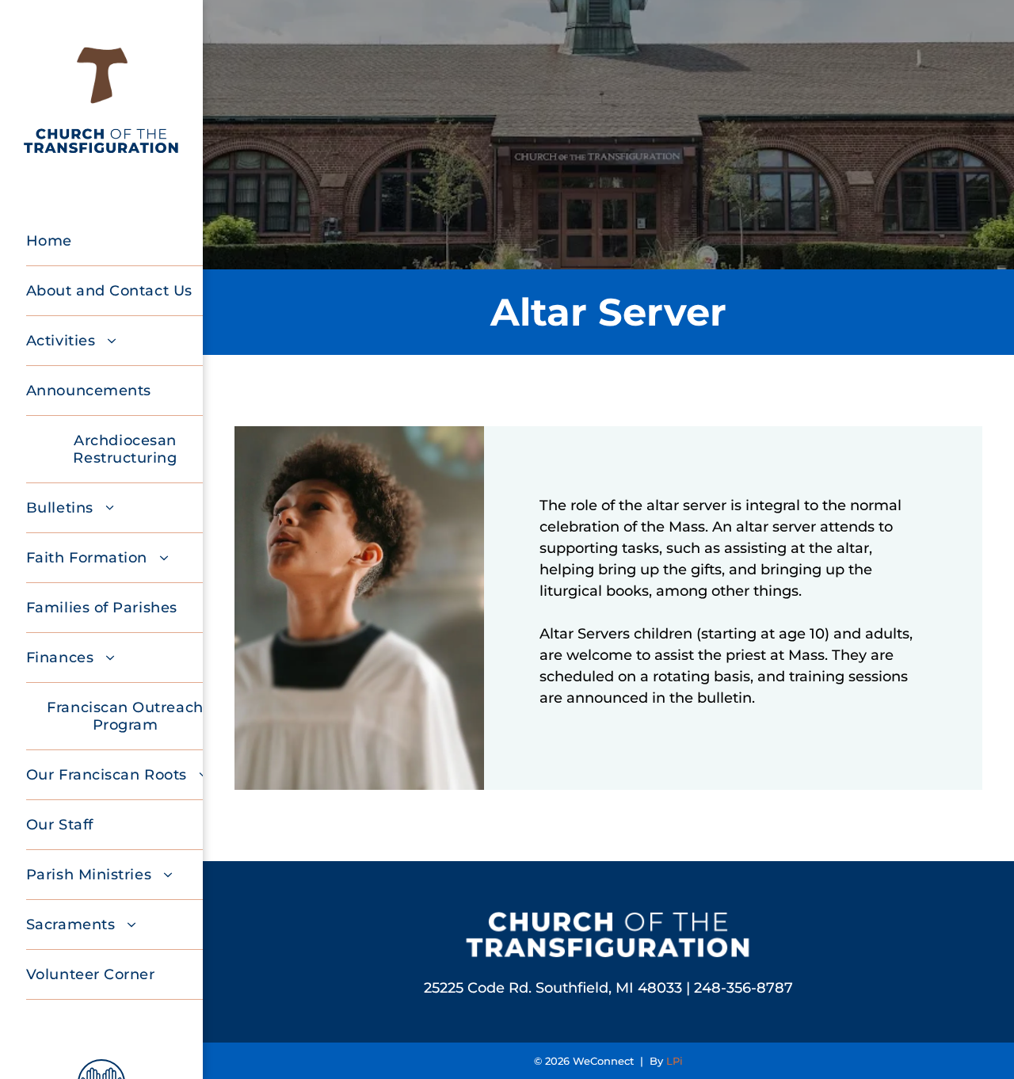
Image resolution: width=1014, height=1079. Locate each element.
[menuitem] (125, 241)
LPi (674, 1060)
